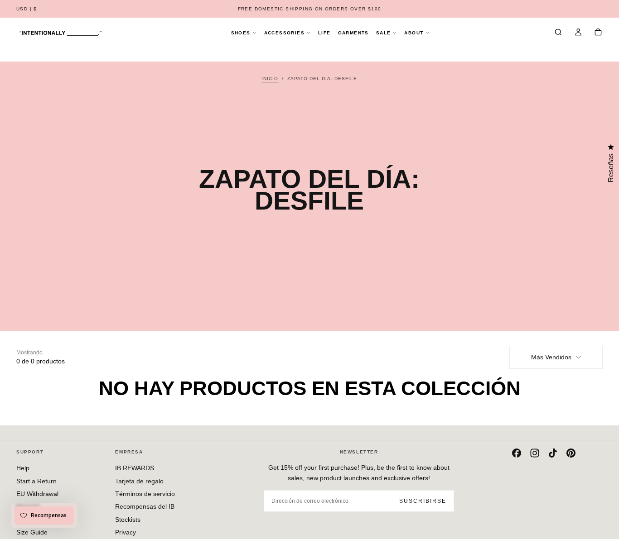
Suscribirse (422, 501)
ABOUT (413, 32)
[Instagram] (534, 453)
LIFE (324, 32)
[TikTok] (552, 453)
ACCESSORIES (284, 32)
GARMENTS (353, 32)
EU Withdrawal (37, 493)
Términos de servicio (145, 493)
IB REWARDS (134, 468)
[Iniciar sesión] (578, 33)
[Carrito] (598, 33)
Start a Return (36, 481)
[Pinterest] (571, 453)
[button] (26, 9)
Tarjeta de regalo (139, 481)
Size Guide (32, 532)
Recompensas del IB (144, 506)
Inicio (269, 78)
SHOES (241, 32)
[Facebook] (516, 453)
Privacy (125, 532)
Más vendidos (551, 357)
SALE (383, 32)
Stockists (127, 519)
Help (22, 468)
